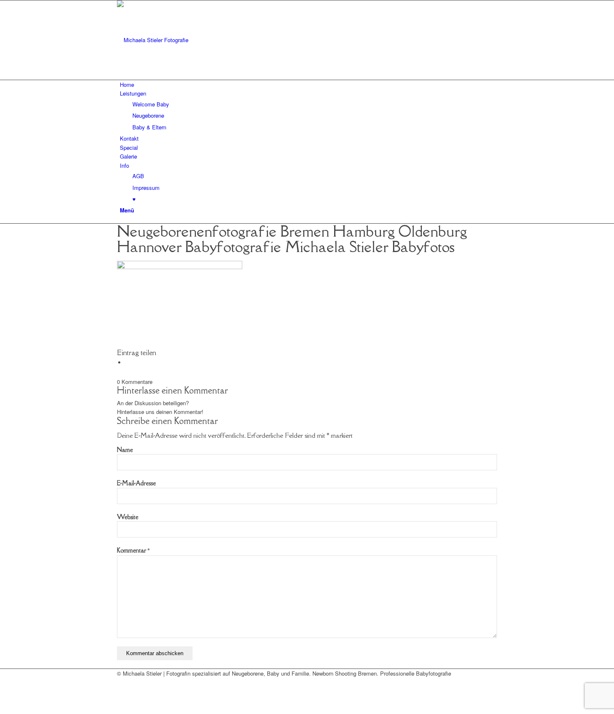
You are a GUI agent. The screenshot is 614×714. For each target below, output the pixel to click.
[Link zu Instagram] (122, 692)
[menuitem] (308, 84)
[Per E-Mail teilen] (127, 362)
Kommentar (133, 550)
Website (127, 517)
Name (125, 450)
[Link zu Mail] (122, 682)
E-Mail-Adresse (136, 483)
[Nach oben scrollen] (2, 709)
